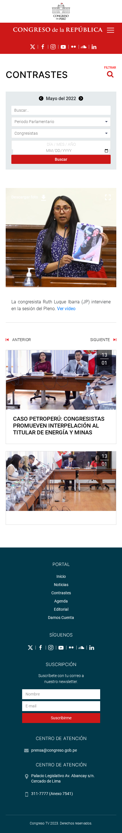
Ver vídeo (66, 308)
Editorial (61, 609)
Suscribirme (61, 718)
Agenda (61, 601)
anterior (21, 339)
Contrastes (61, 593)
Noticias (61, 584)
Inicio (61, 576)
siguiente (100, 339)
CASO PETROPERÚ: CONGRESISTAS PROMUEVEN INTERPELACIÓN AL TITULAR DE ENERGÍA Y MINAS (58, 425)
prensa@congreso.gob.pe (54, 750)
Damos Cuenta (61, 617)
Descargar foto (24, 197)
